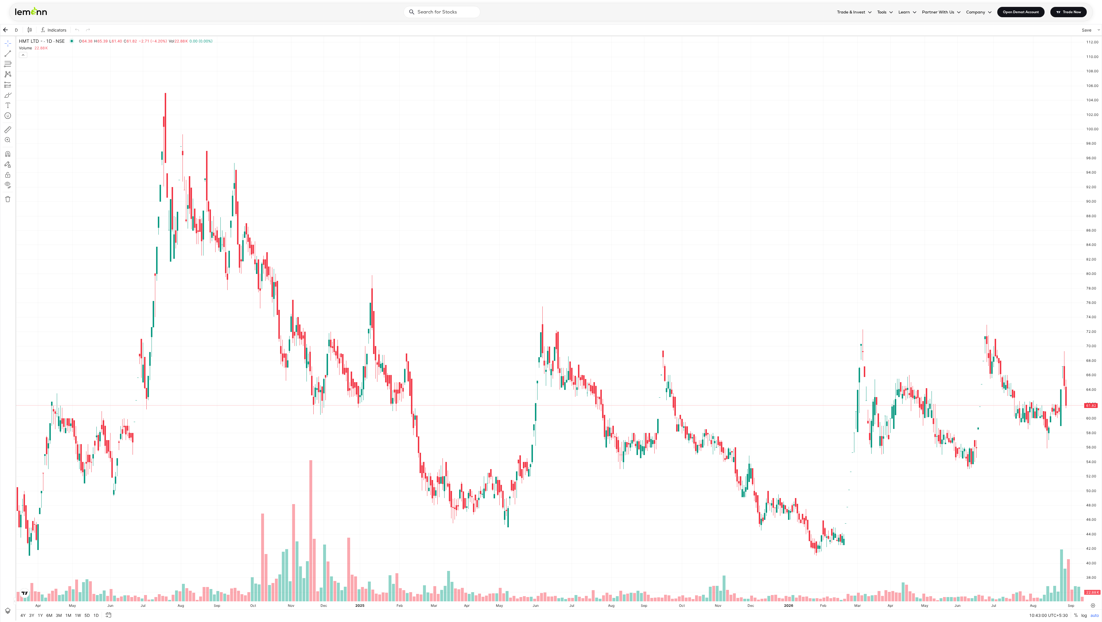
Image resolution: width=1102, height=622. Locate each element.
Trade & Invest (851, 12)
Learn (904, 12)
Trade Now (1072, 12)
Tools (881, 12)
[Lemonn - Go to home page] (31, 11)
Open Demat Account (1021, 12)
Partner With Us (938, 12)
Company (975, 12)
